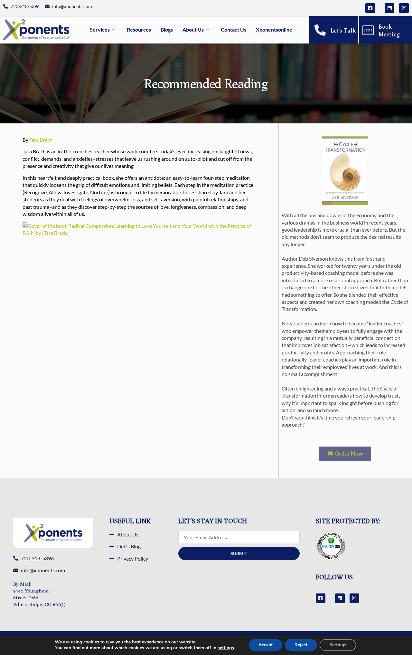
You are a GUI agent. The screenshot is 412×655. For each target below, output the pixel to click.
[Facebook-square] (370, 8)
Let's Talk (343, 30)
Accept (265, 645)
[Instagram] (404, 8)
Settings (337, 645)
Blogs (167, 29)
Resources (139, 29)
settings (226, 648)
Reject (301, 645)
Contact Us (233, 29)
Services (100, 29)
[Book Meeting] (368, 29)
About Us (193, 29)
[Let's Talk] (320, 29)
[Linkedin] (389, 8)
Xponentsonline (274, 29)
